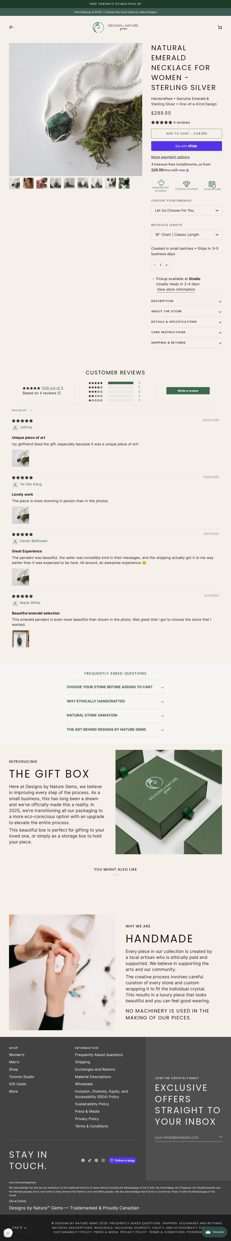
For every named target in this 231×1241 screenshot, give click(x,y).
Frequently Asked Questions (99, 1055)
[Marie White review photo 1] (20, 638)
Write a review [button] (188, 391)
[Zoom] (16, 169)
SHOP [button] (13, 1048)
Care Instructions (168, 332)
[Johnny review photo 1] (20, 458)
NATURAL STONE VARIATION (92, 715)
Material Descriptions (93, 1077)
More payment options (170, 157)
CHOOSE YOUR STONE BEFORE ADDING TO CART (110, 687)
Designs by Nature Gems (76, 1223)
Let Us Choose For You (174, 210)
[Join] (219, 1137)
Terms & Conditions (91, 1126)
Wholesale (84, 1084)
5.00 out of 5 (52, 388)
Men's (14, 1062)
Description (162, 301)
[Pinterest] (96, 1160)
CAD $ (17, 1227)
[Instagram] (103, 1160)
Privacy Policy (87, 1119)
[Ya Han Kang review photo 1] (20, 515)
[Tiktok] (89, 1160)
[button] (162, 122)
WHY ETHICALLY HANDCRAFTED (96, 701)
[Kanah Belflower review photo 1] (20, 577)
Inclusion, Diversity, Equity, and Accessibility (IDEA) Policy (168, 1228)
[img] (22, 421)
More (13, 1091)
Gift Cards (17, 1084)
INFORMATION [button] (86, 1048)
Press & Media (87, 1111)
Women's (16, 1055)
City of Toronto (17, 1200)
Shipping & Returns (168, 343)
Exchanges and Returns (95, 1069)
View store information (176, 289)
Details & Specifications (174, 322)
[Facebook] (83, 1160)
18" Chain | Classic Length (177, 234)
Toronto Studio (21, 1077)
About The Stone (166, 311)
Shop (13, 1069)
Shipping (82, 1062)
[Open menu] (14, 27)
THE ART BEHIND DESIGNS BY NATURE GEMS (106, 729)
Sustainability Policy (92, 1104)
